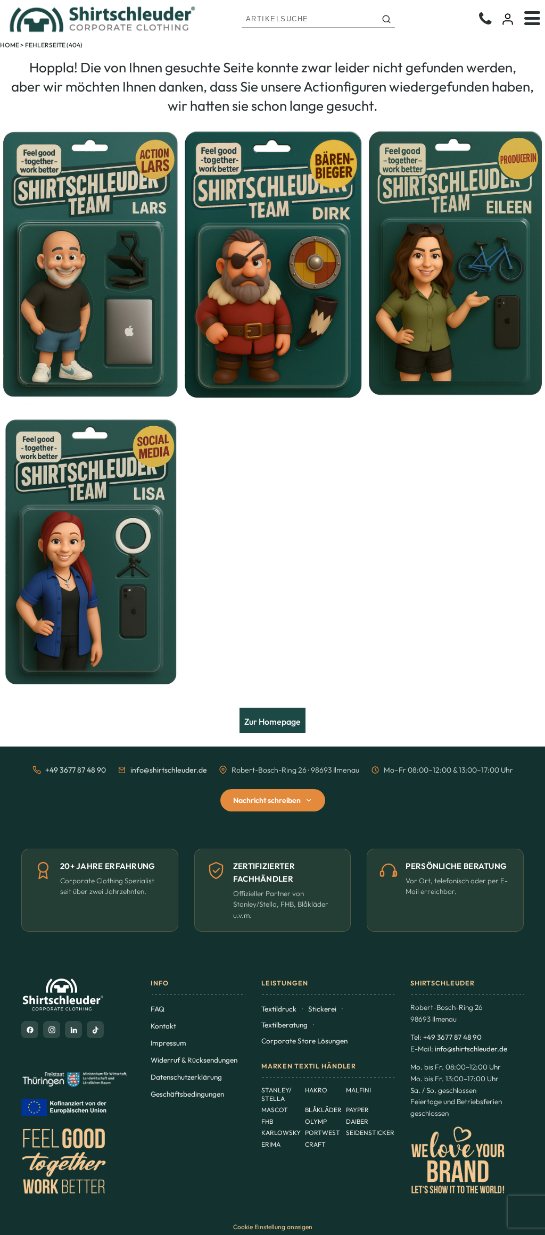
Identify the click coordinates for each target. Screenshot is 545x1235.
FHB (267, 1121)
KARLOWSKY (281, 1133)
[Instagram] (51, 1029)
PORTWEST (322, 1133)
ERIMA (270, 1144)
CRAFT (315, 1144)
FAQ (157, 1009)
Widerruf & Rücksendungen (194, 1060)
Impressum (168, 1043)
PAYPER (357, 1110)
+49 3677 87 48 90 (75, 770)
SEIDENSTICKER (370, 1133)
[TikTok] (95, 1029)
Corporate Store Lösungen (304, 1041)
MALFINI (358, 1090)
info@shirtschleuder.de (168, 770)
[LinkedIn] (73, 1029)
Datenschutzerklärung (186, 1077)
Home (9, 45)
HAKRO (316, 1090)
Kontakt (163, 1026)
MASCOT (274, 1110)
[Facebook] (29, 1029)
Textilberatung (284, 1025)
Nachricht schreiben (267, 800)
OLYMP (316, 1121)
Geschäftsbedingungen (187, 1094)
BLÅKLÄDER (323, 1110)
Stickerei (322, 1009)
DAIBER (357, 1121)
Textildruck (278, 1009)
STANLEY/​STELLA (276, 1094)
